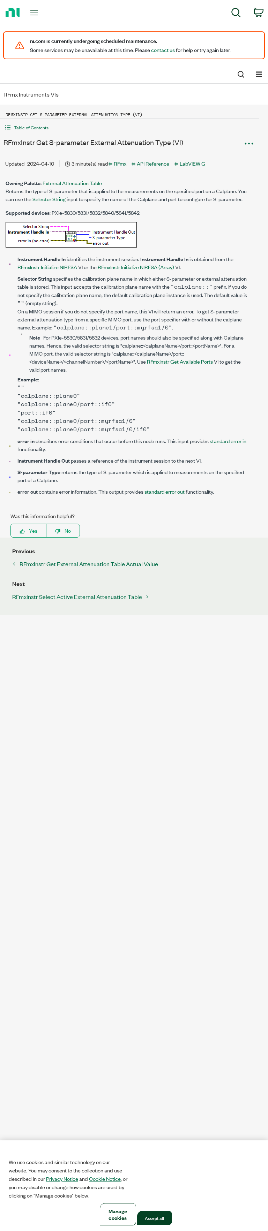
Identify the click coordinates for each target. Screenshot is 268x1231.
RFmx (120, 163)
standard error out (164, 491)
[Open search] (240, 73)
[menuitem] (236, 14)
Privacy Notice (62, 1178)
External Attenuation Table (72, 183)
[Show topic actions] (249, 143)
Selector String (49, 199)
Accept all (154, 1217)
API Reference (153, 163)
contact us (163, 49)
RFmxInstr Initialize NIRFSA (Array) (136, 267)
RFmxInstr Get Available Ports (180, 361)
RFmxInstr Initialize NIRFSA (47, 267)
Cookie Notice (105, 1178)
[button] (129, 127)
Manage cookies (118, 1214)
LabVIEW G (192, 163)
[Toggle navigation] (42, 13)
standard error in (228, 440)
